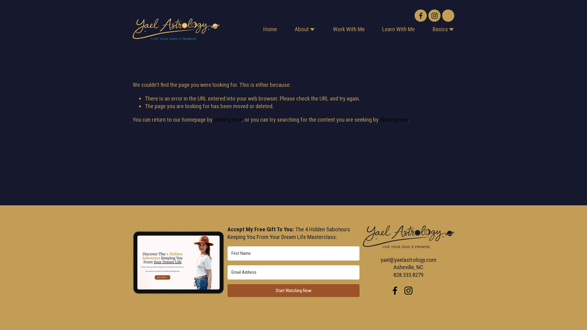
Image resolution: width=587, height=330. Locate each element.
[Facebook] (421, 15)
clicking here (228, 119)
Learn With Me (398, 29)
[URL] (448, 15)
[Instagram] (434, 15)
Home (270, 29)
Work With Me (349, 29)
